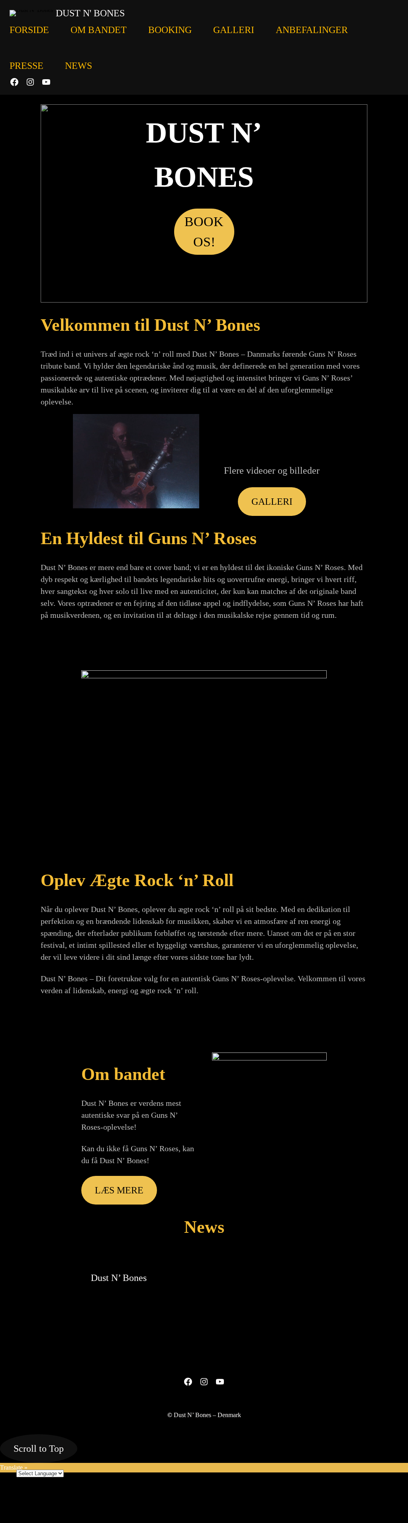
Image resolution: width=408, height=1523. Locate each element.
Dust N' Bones (90, 13)
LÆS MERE (119, 1190)
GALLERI (271, 501)
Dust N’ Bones (119, 1278)
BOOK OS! (204, 231)
